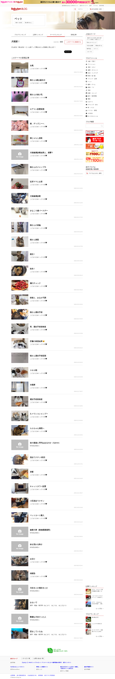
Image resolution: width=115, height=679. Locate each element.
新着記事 (74, 34)
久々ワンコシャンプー (39, 414)
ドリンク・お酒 (92, 78)
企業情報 (12, 675)
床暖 (32, 472)
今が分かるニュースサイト (17, 666)
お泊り (32, 559)
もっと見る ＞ (100, 608)
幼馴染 (32, 573)
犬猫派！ (15, 41)
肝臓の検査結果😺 (37, 341)
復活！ (32, 254)
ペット (90, 81)
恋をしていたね (36, 631)
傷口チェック (35, 283)
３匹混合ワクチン (37, 501)
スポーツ (90, 101)
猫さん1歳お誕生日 (37, 80)
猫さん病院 (34, 240)
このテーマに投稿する (73, 42)
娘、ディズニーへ (37, 124)
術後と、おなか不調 (38, 298)
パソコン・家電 (92, 110)
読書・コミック (92, 93)
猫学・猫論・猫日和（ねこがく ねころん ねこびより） (48, 605)
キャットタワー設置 (38, 486)
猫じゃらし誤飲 (36, 138)
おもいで (33, 602)
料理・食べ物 (91, 76)
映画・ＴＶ (91, 87)
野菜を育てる (99, 45)
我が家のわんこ (28, 22)
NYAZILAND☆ (35, 446)
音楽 (89, 90)
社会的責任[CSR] (32, 675)
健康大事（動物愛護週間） (40, 530)
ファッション (91, 64)
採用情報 (40, 675)
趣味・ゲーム (91, 84)
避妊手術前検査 (36, 399)
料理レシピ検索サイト (42, 666)
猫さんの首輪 (35, 225)
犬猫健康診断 (35, 196)
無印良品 (89, 48)
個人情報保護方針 (21, 675)
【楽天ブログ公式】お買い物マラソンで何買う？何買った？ (94, 38)
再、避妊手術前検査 (38, 327)
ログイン (80, 9)
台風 (32, 66)
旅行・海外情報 (92, 96)
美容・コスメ (91, 67)
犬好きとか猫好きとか (39, 588)
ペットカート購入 (37, 515)
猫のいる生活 (19, 22)
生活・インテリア (93, 73)
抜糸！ (32, 269)
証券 (90, 5)
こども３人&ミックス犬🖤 (38, 68)
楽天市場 (101, 5)
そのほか (90, 113)
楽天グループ (83, 5)
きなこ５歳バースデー (39, 211)
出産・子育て (91, 61)
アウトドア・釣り (93, 104)
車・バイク (91, 107)
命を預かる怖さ (36, 544)
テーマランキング (56, 34)
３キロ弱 (33, 370)
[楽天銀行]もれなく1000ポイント (70, 5)
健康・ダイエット (93, 70)
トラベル (95, 5)
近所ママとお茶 (36, 182)
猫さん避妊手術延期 (38, 356)
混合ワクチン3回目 (37, 457)
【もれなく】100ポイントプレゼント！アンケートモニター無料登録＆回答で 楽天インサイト (46, 662)
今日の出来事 (90, 45)
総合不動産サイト (89, 666)
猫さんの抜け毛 (36, 95)
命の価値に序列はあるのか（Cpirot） (45, 443)
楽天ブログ (19, 9)
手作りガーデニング (91, 42)
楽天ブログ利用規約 (49, 675)
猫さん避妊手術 (36, 312)
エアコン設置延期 (37, 109)
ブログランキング (20, 34)
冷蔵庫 (32, 385)
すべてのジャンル (93, 116)
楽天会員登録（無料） (97, 9)
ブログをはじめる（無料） (95, 173)
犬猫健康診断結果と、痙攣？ (41, 153)
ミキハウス (89, 51)
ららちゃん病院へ (37, 428)
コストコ (95, 48)
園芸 (89, 99)
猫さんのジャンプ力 (38, 167)
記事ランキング (38, 34)
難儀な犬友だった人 (38, 617)
